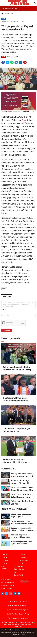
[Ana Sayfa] (2, 13)
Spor (12, 13)
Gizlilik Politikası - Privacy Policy (18, 614)
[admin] (19, 593)
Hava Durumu (6, 579)
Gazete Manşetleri (7, 582)
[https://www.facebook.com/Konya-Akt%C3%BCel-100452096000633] (2, 593)
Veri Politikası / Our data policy (18, 618)
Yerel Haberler (19, 566)
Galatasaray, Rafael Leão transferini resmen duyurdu (16, 399)
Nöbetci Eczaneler (7, 585)
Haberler (7, 13)
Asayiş (5, 554)
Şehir (22, 563)
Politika (5, 563)
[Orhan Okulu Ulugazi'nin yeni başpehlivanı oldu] (18, 415)
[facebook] (3, 62)
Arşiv (15, 572)
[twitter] (7, 62)
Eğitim (5, 557)
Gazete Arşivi (18, 575)
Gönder (7, 330)
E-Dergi (22, 554)
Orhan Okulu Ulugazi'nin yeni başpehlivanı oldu (17, 430)
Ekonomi (23, 557)
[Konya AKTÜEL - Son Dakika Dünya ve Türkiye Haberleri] (18, 3)
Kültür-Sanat (24, 560)
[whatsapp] (12, 62)
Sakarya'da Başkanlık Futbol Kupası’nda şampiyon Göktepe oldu (18, 368)
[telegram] (16, 62)
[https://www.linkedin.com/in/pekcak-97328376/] (14, 593)
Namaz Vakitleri (6, 588)
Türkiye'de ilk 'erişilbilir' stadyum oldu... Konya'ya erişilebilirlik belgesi (15, 461)
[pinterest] (25, 62)
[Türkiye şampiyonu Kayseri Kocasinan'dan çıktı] (18, 78)
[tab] (6, 296)
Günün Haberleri (19, 569)
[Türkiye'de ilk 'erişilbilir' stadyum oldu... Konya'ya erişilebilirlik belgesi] (18, 446)
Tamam (23, 635)
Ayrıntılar (16, 635)
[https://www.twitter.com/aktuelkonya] (6, 593)
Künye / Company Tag (19, 601)
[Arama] (34, 3)
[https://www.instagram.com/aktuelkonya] (10, 593)
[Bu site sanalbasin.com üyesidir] (25, 581)
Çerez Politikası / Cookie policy (17, 610)
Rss (9, 601)
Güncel (5, 560)
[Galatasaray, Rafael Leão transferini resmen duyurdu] (18, 384)
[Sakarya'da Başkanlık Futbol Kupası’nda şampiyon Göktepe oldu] (18, 353)
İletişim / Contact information (17, 605)
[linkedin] (20, 62)
